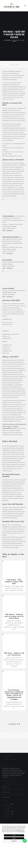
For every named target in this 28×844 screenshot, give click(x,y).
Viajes (5, 816)
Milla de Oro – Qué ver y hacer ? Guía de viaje (14, 795)
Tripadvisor (9, 230)
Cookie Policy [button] (18, 830)
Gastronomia (7, 811)
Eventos (6, 806)
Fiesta (5, 809)
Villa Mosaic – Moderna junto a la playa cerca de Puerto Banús (14, 616)
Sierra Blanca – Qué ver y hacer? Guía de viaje (13, 785)
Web (3, 230)
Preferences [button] (22, 831)
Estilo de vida (17, 40)
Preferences (14, 841)
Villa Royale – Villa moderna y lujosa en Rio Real (14, 581)
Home (10, 64)
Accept (14, 835)
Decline (14, 838)
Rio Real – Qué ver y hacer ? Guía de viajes (12, 790)
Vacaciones (7, 814)
